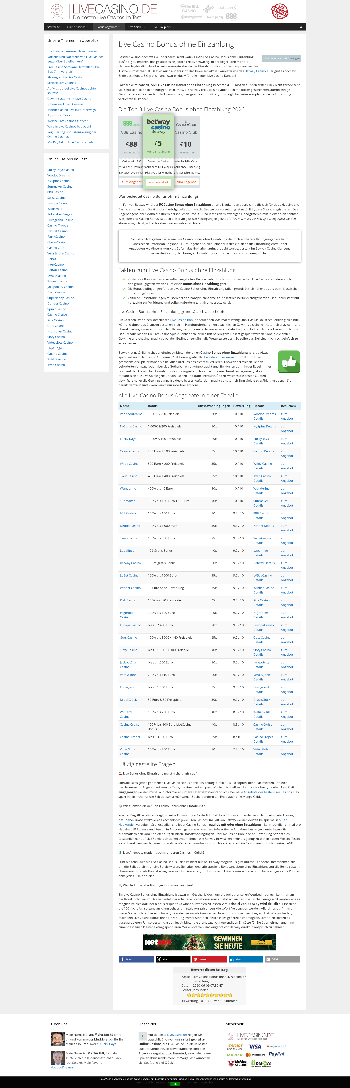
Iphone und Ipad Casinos (65, 104)
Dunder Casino (58, 303)
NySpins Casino (131, 426)
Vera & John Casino (60, 253)
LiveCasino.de (177, 1034)
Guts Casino (128, 637)
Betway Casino (255, 71)
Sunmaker (127, 501)
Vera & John (128, 675)
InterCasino (55, 264)
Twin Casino (128, 476)
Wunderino (128, 488)
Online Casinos (76, 27)
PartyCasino (56, 236)
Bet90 (51, 259)
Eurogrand (128, 687)
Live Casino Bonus (183, 320)
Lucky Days (128, 439)
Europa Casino (130, 625)
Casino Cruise (129, 724)
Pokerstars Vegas (59, 214)
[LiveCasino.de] (175, 11)
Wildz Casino (129, 463)
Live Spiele (135, 27)
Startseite (53, 27)
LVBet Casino (129, 575)
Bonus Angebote (106, 27)
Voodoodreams (131, 414)
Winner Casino (130, 588)
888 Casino (128, 513)
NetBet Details (263, 526)
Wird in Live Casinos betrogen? (69, 126)
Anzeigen (294, 58)
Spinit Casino (56, 309)
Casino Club (56, 248)
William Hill (56, 209)
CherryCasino (57, 242)
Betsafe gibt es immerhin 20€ (225, 357)
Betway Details (264, 563)
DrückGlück (128, 699)
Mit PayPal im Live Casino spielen (71, 142)
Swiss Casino (129, 538)
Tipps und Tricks (59, 115)
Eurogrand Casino (60, 220)
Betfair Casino (57, 270)
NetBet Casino (130, 526)
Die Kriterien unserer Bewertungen (72, 51)
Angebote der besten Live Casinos (268, 792)
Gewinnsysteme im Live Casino (69, 98)
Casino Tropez (130, 737)
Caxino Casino (130, 451)
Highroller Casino (60, 331)
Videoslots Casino (60, 342)
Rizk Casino (128, 600)
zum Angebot (131, 182)
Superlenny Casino (60, 298)
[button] (89, 27)
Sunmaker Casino (60, 186)
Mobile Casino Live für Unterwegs (71, 110)
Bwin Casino (56, 292)
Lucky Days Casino (60, 170)
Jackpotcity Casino (60, 287)
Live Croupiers (162, 27)
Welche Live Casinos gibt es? (67, 121)
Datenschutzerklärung (240, 1079)
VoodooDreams (58, 175)
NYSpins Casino (58, 181)
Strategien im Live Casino (65, 77)
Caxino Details (263, 451)
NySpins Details (264, 426)
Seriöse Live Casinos (61, 83)
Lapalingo (127, 550)
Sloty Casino (128, 650)
